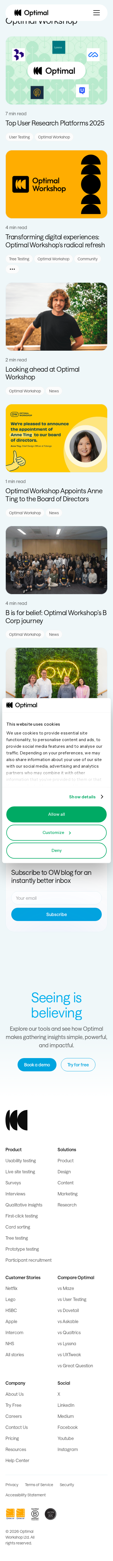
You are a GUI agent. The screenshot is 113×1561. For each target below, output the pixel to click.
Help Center (17, 1460)
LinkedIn (66, 1405)
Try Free (13, 1405)
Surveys (13, 1182)
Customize (53, 832)
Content (66, 1182)
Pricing (12, 1438)
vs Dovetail (68, 1310)
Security (67, 1484)
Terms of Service (39, 1484)
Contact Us (16, 1427)
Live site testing (20, 1171)
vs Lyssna (67, 1343)
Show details (82, 796)
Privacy (11, 1484)
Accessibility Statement (25, 1494)
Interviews (15, 1193)
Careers (13, 1416)
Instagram (68, 1449)
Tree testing (16, 1237)
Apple (11, 1321)
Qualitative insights (23, 1204)
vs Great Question (75, 1365)
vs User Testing (72, 1299)
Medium (66, 1416)
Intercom (14, 1332)
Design (64, 1171)
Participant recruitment (28, 1260)
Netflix (11, 1288)
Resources (15, 1449)
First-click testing (21, 1215)
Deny (57, 850)
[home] (31, 13)
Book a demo (37, 1064)
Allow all (56, 814)
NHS (9, 1343)
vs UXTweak (69, 1354)
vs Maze (66, 1288)
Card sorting (17, 1226)
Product (66, 1160)
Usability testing (20, 1160)
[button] (96, 13)
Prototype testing (22, 1249)
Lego (10, 1299)
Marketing (68, 1193)
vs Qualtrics (69, 1332)
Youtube (66, 1438)
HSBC (11, 1310)
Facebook (68, 1427)
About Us (14, 1394)
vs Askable (68, 1321)
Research (67, 1204)
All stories (14, 1354)
